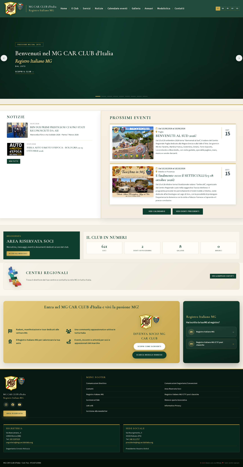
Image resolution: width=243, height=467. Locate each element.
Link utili (89, 405)
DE (232, 8)
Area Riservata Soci (173, 388)
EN (223, 8)
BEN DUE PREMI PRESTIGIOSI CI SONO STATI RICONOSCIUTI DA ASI (57, 129)
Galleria (136, 8)
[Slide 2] (103, 96)
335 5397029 (15, 439)
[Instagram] (6, 404)
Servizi (86, 8)
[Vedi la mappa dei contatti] (14, 276)
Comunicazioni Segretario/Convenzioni (181, 383)
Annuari (149, 8)
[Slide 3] (109, 96)
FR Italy (218, 463)
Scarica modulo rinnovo (149, 355)
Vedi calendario (157, 211)
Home (64, 8)
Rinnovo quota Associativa (176, 400)
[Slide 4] (115, 96)
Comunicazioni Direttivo (96, 383)
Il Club (74, 8)
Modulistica (163, 8)
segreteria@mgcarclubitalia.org (19, 442)
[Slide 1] (97, 96)
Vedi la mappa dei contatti (223, 276)
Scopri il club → (24, 71)
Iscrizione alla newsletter (96, 411)
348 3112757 (134, 439)
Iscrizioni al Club (93, 400)
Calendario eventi (117, 8)
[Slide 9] (145, 96)
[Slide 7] (133, 96)
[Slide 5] (121, 96)
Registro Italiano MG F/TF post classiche (182, 394)
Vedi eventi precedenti (187, 211)
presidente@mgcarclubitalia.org (139, 442)
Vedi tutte (13, 161)
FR (228, 8)
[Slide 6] (127, 96)
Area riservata (14, 413)
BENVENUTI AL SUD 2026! (176, 136)
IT (218, 8)
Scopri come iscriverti (149, 346)
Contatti (179, 8)
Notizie (99, 8)
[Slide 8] (139, 96)
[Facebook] (13, 404)
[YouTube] (19, 404)
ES (237, 8)
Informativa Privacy (173, 405)
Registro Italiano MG (95, 394)
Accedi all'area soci (18, 253)
